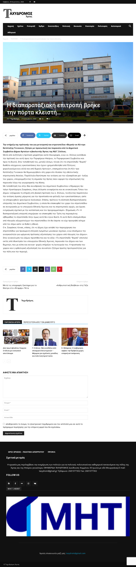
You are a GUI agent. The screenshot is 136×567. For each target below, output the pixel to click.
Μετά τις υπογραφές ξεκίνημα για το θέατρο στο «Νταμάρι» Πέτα (20, 286)
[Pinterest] (59, 269)
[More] (84, 135)
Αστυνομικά (116, 26)
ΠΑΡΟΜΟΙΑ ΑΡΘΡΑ (12, 322)
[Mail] (34, 2)
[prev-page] (4, 361)
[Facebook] (30, 2)
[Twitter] (29, 269)
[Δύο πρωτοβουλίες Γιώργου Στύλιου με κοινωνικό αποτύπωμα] (16, 337)
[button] (130, 26)
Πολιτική (66, 26)
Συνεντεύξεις (53, 26)
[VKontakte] (35, 483)
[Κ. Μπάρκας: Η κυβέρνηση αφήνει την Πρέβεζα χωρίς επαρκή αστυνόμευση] (74, 337)
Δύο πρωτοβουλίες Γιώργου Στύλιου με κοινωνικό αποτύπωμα (14, 350)
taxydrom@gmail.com (75, 553)
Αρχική (11, 26)
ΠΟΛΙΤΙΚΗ (14, 39)
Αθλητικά (12, 32)
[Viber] (47, 269)
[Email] (41, 269)
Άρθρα (41, 26)
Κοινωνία (78, 26)
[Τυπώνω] (35, 269)
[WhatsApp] (53, 269)
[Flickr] (21, 483)
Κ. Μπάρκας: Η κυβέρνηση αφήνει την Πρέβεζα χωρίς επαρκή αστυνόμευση (72, 350)
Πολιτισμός (102, 26)
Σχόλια (20, 26)
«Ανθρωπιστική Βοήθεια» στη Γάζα (72, 285)
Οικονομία (89, 26)
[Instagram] (28, 483)
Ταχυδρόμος (14, 119)
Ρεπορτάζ (31, 26)
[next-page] (8, 361)
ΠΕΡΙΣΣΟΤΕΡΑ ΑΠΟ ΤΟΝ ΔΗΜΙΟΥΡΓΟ (39, 322)
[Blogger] (8, 483)
